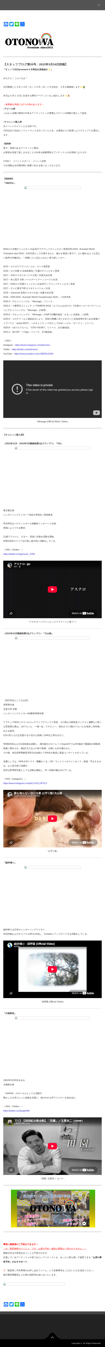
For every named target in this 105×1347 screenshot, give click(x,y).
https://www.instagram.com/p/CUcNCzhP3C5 (25, 783)
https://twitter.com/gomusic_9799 (19, 554)
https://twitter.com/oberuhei (25, 349)
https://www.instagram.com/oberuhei (32, 345)
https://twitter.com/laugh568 (16, 1111)
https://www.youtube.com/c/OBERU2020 (33, 354)
